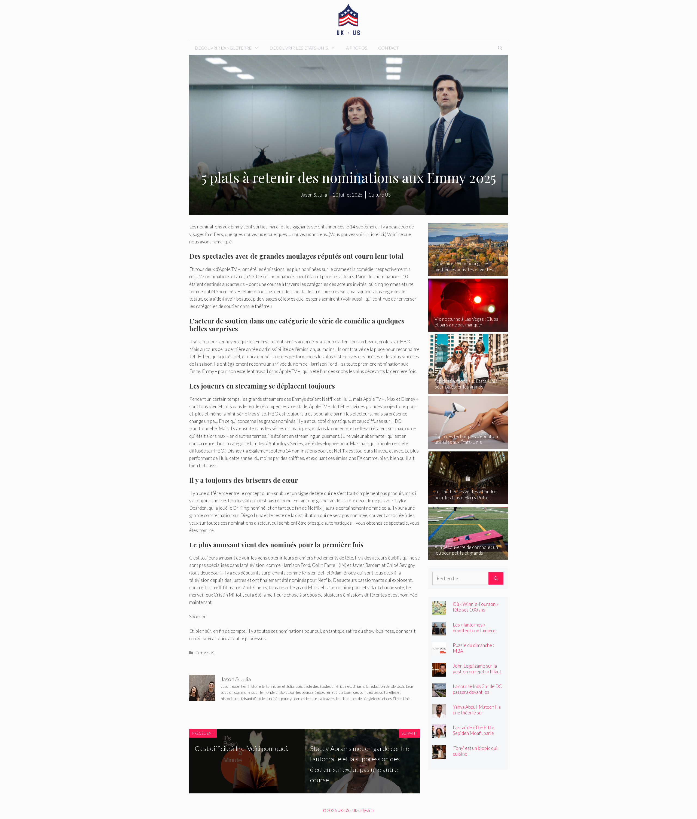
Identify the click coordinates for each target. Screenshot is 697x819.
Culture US (204, 652)
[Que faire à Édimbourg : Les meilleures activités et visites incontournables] (468, 272)
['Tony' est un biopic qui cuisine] (439, 755)
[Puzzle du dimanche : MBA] (439, 652)
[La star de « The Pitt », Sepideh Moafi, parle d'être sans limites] (439, 734)
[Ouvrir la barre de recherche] (500, 48)
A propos (356, 47)
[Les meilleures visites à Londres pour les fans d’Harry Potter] (468, 500)
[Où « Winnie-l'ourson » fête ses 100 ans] (439, 611)
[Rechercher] (496, 578)
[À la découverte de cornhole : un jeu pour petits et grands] (468, 556)
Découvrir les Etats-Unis (299, 47)
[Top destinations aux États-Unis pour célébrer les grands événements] (468, 390)
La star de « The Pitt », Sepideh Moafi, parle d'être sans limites (474, 733)
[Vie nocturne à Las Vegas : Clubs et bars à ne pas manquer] (468, 328)
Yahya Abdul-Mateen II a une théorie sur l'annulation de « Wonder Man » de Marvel (477, 715)
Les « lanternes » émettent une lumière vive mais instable (474, 630)
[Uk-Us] (348, 20)
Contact (388, 47)
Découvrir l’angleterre (223, 47)
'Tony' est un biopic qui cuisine (475, 751)
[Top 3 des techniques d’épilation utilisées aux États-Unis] (468, 445)
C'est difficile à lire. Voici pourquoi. (241, 748)
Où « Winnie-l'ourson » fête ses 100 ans (475, 607)
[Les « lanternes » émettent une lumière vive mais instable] (439, 631)
